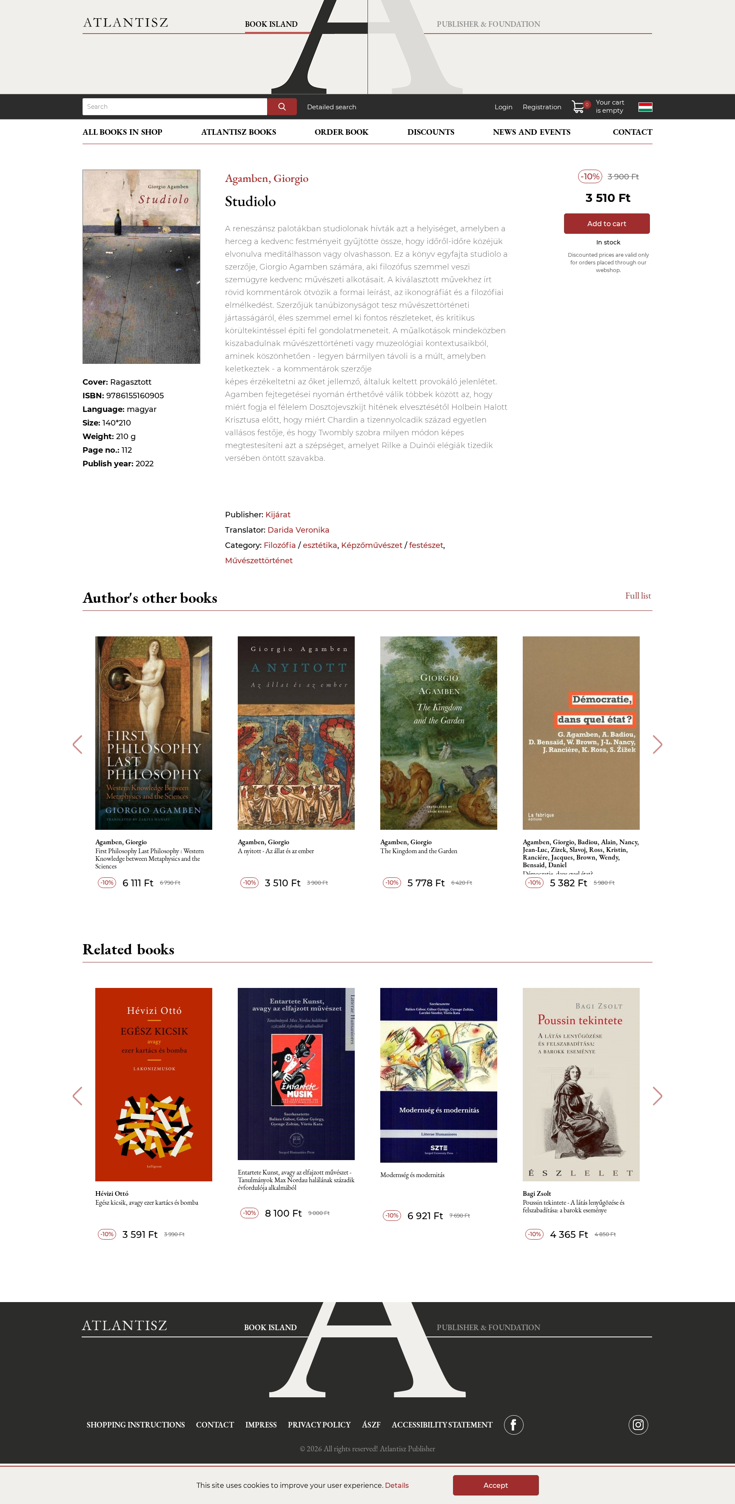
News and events (531, 132)
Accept (496, 1485)
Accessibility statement (442, 1425)
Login (504, 107)
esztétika (320, 545)
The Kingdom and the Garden (418, 851)
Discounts (430, 132)
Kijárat (278, 514)
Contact (632, 132)
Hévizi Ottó (111, 1194)
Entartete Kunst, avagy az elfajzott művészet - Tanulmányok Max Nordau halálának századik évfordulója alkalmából (296, 1180)
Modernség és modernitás (412, 1175)
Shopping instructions (136, 1425)
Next (658, 745)
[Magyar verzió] (645, 107)
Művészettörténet (259, 560)
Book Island (271, 24)
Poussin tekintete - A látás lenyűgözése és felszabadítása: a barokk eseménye (573, 1207)
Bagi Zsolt (537, 1194)
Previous (77, 745)
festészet (426, 545)
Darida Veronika (299, 530)
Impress (261, 1425)
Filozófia (280, 545)
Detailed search (331, 107)
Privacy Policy (319, 1425)
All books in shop (122, 132)
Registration (542, 107)
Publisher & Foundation (488, 24)
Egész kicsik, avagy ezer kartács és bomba (146, 1203)
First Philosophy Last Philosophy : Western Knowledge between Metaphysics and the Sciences (149, 859)
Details (397, 1485)
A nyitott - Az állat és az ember (276, 851)
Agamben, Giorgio (266, 177)
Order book (342, 132)
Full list (638, 595)
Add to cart (607, 224)
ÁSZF (371, 1425)
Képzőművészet (371, 545)
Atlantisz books (238, 132)
